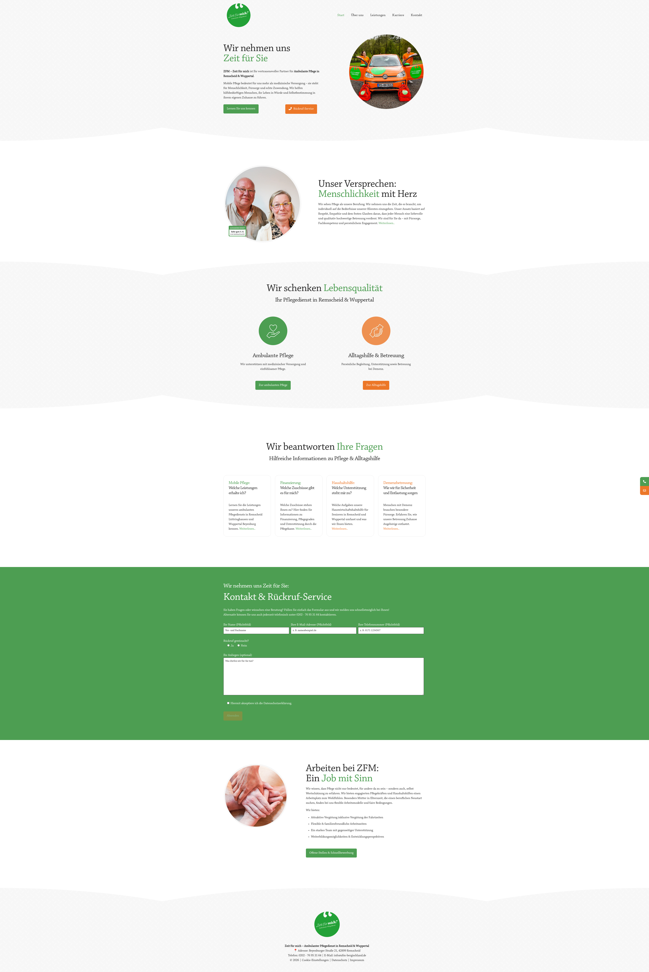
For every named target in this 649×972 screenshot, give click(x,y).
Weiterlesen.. (387, 223)
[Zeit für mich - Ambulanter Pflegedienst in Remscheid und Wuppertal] (238, 15)
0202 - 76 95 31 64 (307, 614)
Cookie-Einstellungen (315, 960)
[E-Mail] (644, 490)
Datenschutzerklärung (277, 703)
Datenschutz (339, 960)
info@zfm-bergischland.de (350, 955)
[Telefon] (644, 481)
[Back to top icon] (632, 965)
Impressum (357, 960)
